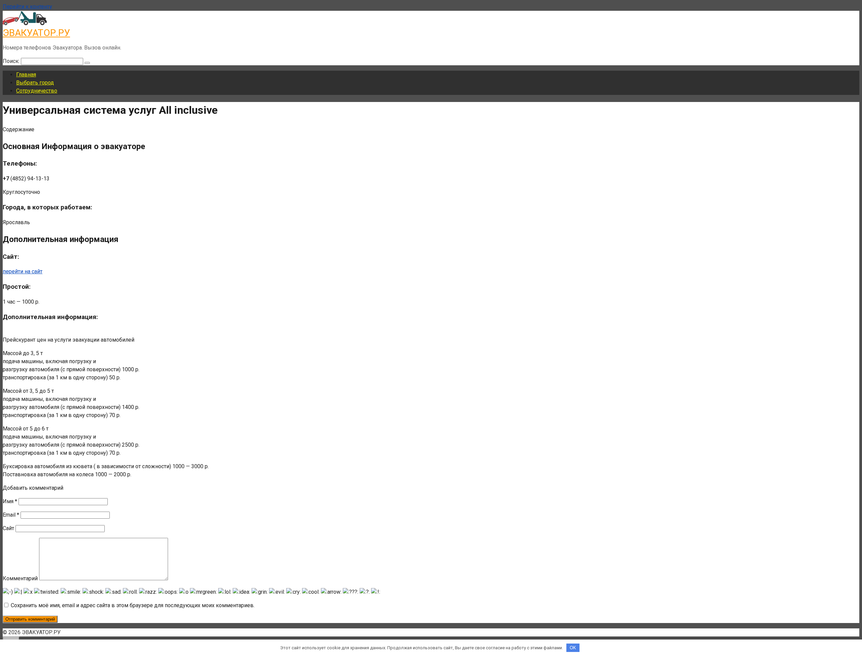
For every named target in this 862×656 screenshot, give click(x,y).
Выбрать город (35, 82)
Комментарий (20, 578)
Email (11, 515)
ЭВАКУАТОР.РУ (36, 32)
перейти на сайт (22, 271)
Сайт (8, 528)
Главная (26, 74)
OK (573, 647)
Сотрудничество (36, 91)
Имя (10, 501)
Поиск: (12, 61)
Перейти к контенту (27, 6)
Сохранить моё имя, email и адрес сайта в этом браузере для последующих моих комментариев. (133, 605)
